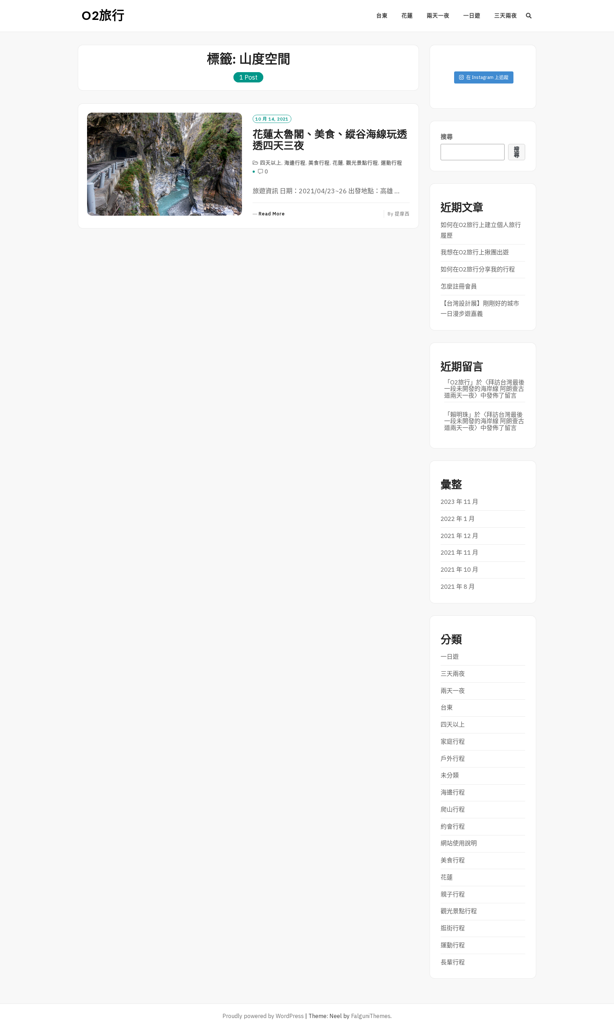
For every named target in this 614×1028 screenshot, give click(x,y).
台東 (382, 15)
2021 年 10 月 (459, 570)
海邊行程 (295, 163)
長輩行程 (453, 962)
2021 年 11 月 (459, 552)
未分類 (450, 775)
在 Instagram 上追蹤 (487, 77)
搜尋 (447, 137)
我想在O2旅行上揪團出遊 (475, 252)
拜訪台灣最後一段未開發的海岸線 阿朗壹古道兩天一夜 (484, 388)
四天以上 (270, 163)
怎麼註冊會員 (459, 286)
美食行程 (319, 163)
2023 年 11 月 (459, 502)
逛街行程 (453, 928)
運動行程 (391, 163)
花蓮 (407, 15)
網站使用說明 (459, 843)
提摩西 (402, 214)
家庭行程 (453, 742)
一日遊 (471, 15)
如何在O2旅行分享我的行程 (478, 269)
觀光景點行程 (362, 163)
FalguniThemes (371, 1015)
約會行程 (453, 826)
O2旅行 (103, 15)
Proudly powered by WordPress (263, 1015)
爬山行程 (453, 809)
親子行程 (453, 894)
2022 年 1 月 (458, 519)
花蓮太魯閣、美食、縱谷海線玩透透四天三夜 (330, 140)
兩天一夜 (438, 15)
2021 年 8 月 (458, 587)
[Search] (529, 16)
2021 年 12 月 (459, 536)
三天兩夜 (505, 15)
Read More (272, 214)
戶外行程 (453, 759)
